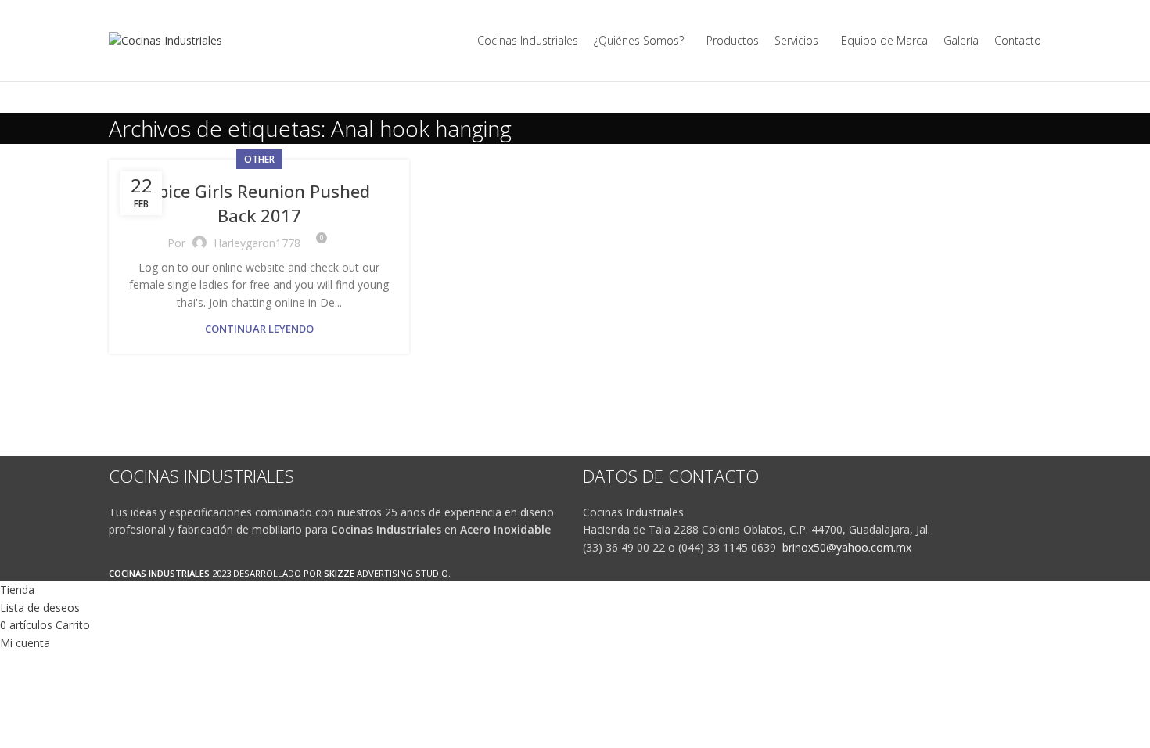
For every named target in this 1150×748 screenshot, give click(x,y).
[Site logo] (165, 39)
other (259, 159)
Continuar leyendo (259, 329)
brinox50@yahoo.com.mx (846, 547)
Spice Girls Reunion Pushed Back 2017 (259, 203)
